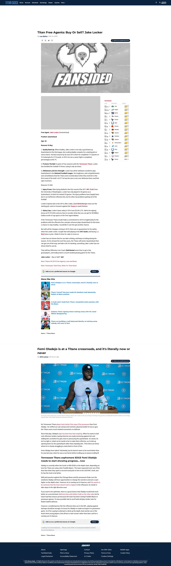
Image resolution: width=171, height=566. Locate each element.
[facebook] (156, 2)
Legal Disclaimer (47, 556)
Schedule (35, 2)
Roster (50, 2)
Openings (63, 550)
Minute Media (31, 561)
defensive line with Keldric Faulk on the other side (76, 494)
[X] (160, 2)
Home (43, 333)
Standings (43, 2)
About (43, 550)
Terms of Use (106, 553)
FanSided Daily (46, 553)
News (21, 2)
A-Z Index (87, 556)
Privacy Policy (89, 553)
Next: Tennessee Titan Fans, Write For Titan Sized (58, 266)
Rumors (27, 2)
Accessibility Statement (68, 556)
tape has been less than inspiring (70, 434)
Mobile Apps (124, 550)
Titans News (51, 333)
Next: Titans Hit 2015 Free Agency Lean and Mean (59, 261)
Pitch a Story (64, 553)
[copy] (52, 40)
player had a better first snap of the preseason (73, 424)
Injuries (56, 2)
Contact (87, 550)
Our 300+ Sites (106, 550)
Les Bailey (43, 36)
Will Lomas (44, 357)
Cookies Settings (107, 556)
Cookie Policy (125, 553)
